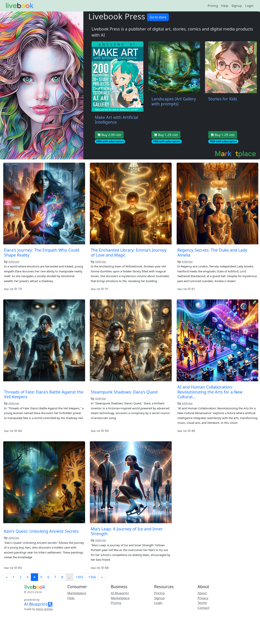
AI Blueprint (120, 593)
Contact (203, 607)
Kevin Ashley (44, 609)
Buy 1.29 (167, 135)
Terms (202, 603)
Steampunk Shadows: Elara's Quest (124, 392)
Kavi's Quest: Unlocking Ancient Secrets (41, 531)
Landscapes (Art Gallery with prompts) (174, 101)
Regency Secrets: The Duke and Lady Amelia (212, 252)
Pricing (213, 5)
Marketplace (76, 593)
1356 (92, 577)
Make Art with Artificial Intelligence (116, 119)
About (202, 593)
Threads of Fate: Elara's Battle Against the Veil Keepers (43, 394)
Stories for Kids (222, 99)
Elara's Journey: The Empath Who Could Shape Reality (41, 252)
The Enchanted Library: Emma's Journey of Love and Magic (129, 252)
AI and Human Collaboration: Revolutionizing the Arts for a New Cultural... (209, 391)
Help (224, 5)
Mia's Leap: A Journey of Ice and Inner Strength (127, 531)
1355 (79, 577)
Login (249, 5)
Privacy (203, 598)
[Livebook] (19, 6)
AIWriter (13, 261)
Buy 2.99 (111, 135)
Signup (236, 5)
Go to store (158, 17)
